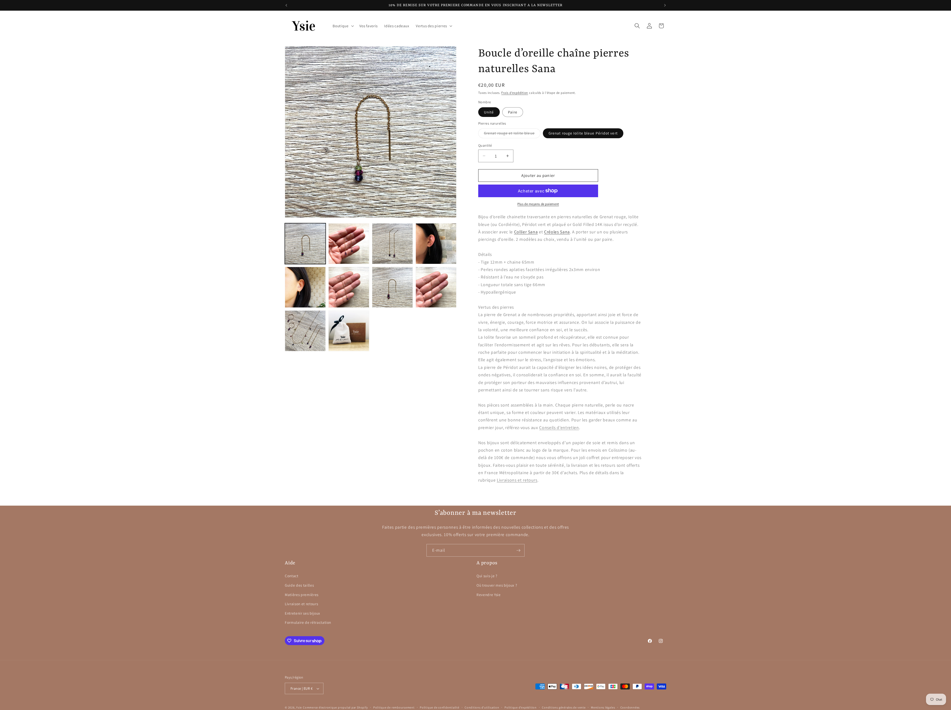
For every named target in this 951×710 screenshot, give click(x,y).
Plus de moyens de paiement (538, 204)
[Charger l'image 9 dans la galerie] (305, 330)
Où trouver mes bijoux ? (496, 585)
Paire (513, 111)
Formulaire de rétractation (308, 622)
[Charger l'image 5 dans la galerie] (305, 287)
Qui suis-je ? (486, 575)
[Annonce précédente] (286, 5)
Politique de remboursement (394, 707)
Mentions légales (603, 707)
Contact (291, 575)
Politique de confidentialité (439, 707)
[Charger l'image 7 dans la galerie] (392, 287)
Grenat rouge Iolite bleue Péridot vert (583, 133)
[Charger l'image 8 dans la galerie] (436, 287)
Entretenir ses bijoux (302, 613)
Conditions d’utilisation (482, 707)
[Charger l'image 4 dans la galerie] (436, 243)
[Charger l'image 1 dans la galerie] (305, 243)
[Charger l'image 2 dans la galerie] (348, 243)
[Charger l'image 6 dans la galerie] (348, 287)
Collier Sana (526, 232)
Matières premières (301, 594)
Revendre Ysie (488, 594)
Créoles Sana (557, 232)
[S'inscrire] (518, 550)
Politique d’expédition (520, 707)
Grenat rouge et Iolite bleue (512, 134)
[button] (342, 25)
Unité (489, 111)
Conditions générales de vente (563, 707)
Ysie (299, 707)
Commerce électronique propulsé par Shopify (335, 707)
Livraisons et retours (517, 480)
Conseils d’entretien (559, 427)
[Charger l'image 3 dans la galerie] (392, 243)
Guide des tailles (299, 585)
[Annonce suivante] (665, 5)
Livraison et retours (301, 603)
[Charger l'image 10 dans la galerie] (348, 330)
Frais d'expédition (514, 93)
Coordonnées (630, 707)
